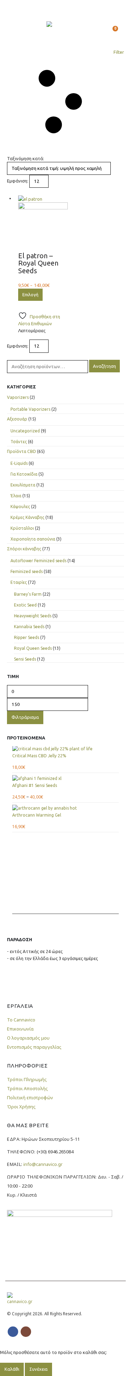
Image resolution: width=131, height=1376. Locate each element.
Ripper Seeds (26, 637)
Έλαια (15, 495)
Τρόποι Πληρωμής (27, 1079)
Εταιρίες (18, 582)
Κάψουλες (20, 506)
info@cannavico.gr (43, 1164)
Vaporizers (18, 397)
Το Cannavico (21, 1020)
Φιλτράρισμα (25, 717)
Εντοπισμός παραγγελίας (34, 1047)
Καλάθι (12, 1369)
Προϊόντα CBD (21, 451)
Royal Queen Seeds (33, 648)
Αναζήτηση (104, 366)
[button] (13, 31)
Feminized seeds (26, 571)
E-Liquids (19, 463)
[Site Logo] (65, 31)
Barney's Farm (28, 594)
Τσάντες (18, 441)
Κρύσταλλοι (22, 528)
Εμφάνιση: (17, 180)
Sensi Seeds (25, 659)
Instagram (26, 1331)
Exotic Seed (25, 605)
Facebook (13, 1331)
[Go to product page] (43, 223)
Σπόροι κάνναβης (24, 548)
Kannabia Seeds (29, 626)
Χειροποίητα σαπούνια (32, 539)
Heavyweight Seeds (32, 615)
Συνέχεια (38, 1369)
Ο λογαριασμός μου (28, 1038)
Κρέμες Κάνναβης (27, 517)
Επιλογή (30, 294)
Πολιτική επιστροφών (30, 1097)
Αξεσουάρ (17, 419)
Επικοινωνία (20, 1029)
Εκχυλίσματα (22, 485)
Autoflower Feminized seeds (38, 560)
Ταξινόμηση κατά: (25, 158)
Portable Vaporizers (30, 409)
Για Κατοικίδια (23, 474)
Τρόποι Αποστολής (27, 1088)
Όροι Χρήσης (21, 1106)
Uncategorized (25, 431)
